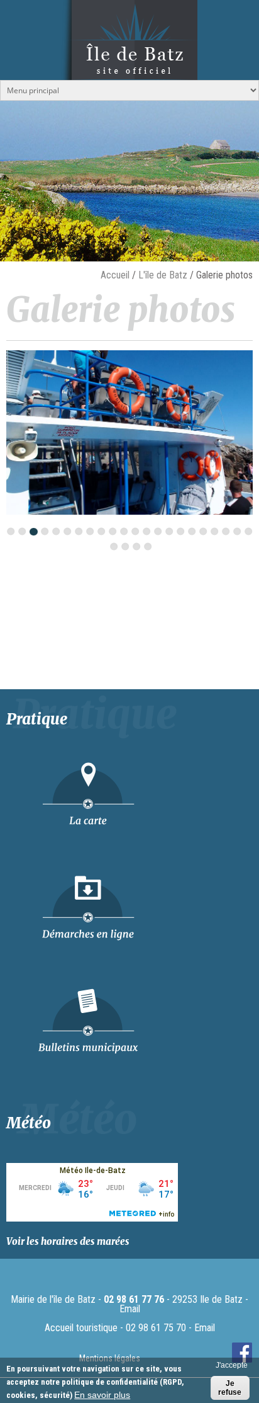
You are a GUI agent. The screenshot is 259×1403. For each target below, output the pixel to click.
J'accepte (232, 1365)
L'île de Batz (162, 275)
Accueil (115, 275)
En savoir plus (102, 1395)
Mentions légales (109, 1358)
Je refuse (229, 1388)
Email (129, 1309)
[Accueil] (129, 67)
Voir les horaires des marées (68, 1241)
